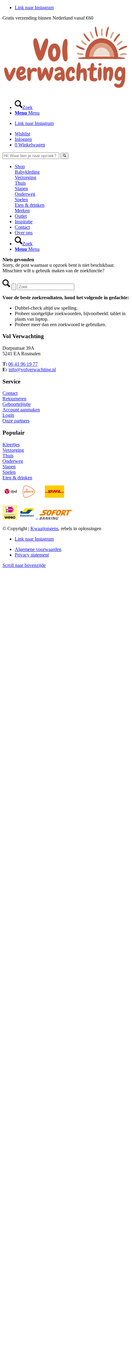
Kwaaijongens (44, 528)
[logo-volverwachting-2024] (66, 91)
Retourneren (14, 398)
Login (8, 415)
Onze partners (15, 420)
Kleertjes (11, 444)
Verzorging (13, 450)
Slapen (9, 466)
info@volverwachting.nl (32, 369)
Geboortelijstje (16, 404)
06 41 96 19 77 (23, 364)
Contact (9, 393)
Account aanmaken (21, 409)
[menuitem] (72, 104)
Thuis (8, 455)
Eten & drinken (17, 477)
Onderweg (12, 461)
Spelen (9, 472)
